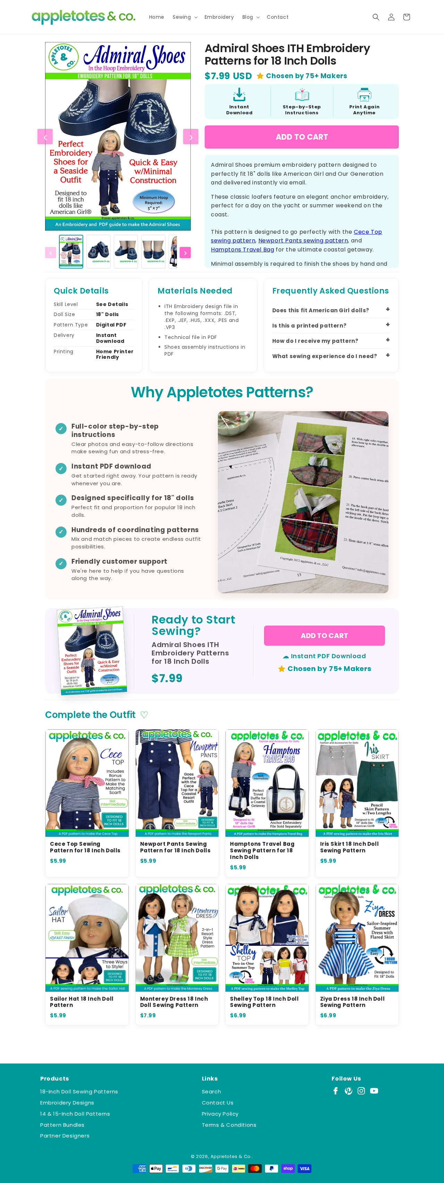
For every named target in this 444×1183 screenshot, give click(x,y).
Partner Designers (64, 1135)
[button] (184, 17)
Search (211, 1091)
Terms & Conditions (229, 1124)
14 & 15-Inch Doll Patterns (75, 1113)
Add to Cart (302, 137)
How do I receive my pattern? (315, 341)
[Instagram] (361, 1091)
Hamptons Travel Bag (242, 250)
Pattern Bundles (62, 1124)
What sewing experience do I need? (324, 356)
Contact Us (218, 1102)
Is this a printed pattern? (309, 325)
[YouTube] (374, 1091)
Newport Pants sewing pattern (303, 241)
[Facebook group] (336, 1091)
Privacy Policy (220, 1113)
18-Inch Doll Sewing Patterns (79, 1091)
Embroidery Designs (67, 1102)
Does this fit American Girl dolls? (320, 310)
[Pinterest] (348, 1091)
